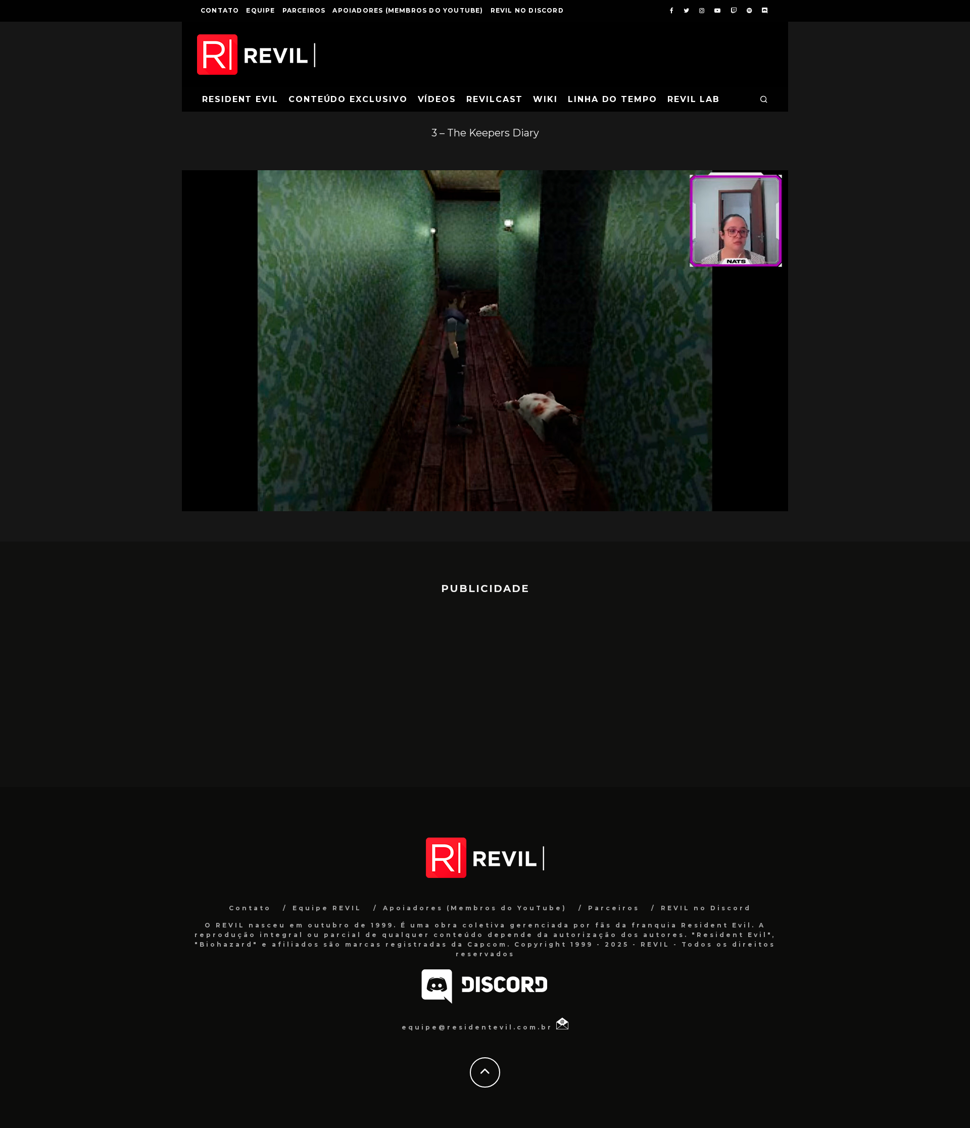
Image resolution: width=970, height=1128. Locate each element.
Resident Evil (240, 99)
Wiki (545, 99)
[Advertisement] (485, 686)
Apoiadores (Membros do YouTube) (407, 10)
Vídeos (437, 99)
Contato (220, 10)
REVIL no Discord (527, 10)
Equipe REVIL (327, 908)
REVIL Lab (693, 99)
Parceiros (304, 10)
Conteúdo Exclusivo (348, 99)
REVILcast (494, 99)
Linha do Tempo (612, 99)
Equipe (260, 10)
